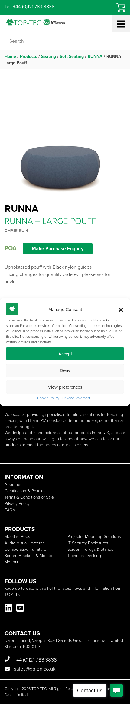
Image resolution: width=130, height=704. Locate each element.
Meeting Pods (17, 536)
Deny (65, 370)
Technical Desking (84, 556)
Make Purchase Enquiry (57, 248)
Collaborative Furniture (25, 549)
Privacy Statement (76, 398)
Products (28, 56)
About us (13, 484)
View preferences (65, 387)
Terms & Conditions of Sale (29, 497)
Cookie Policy (48, 398)
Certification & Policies (25, 491)
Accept (65, 353)
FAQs (10, 510)
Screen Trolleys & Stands (90, 549)
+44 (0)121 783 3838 (35, 660)
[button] (121, 310)
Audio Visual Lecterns (24, 543)
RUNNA (95, 56)
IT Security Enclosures (87, 543)
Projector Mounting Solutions (94, 536)
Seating (48, 56)
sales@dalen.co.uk (34, 669)
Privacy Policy (17, 503)
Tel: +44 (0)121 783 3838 (29, 6)
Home (10, 56)
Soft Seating (72, 56)
